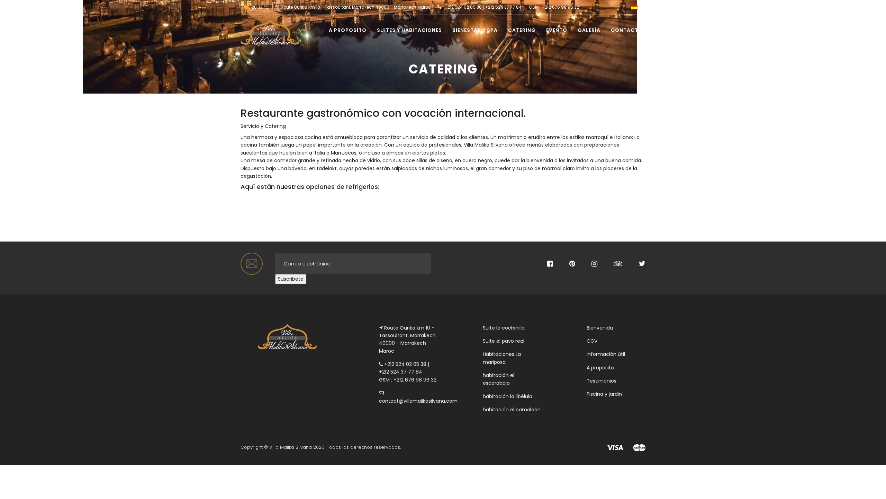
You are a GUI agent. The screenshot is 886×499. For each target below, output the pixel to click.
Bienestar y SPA (475, 30)
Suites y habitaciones (409, 30)
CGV (592, 341)
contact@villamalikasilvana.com (418, 400)
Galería (589, 30)
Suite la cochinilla (504, 327)
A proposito (348, 30)
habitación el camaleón (512, 409)
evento (556, 30)
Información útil (606, 354)
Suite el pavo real (503, 341)
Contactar (628, 30)
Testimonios (601, 380)
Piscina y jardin (604, 394)
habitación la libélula (507, 396)
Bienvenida (600, 327)
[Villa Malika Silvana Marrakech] (267, 23)
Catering (522, 30)
